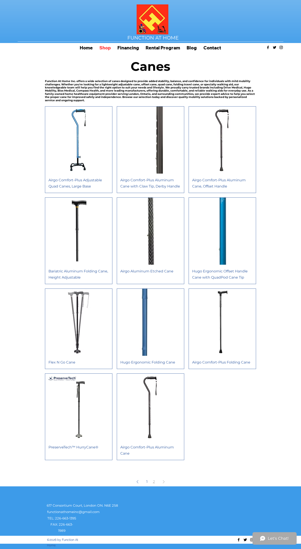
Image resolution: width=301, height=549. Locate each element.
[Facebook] (268, 47)
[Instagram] (281, 47)
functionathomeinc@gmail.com (73, 512)
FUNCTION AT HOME (153, 38)
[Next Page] (163, 481)
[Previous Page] (137, 481)
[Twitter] (274, 47)
